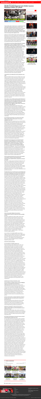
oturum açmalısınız (19, 383)
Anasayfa (10, 2)
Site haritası (12, 394)
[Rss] (25, 397)
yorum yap (14, 4)
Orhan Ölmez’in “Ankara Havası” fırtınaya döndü (33, 391)
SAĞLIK (32, 2)
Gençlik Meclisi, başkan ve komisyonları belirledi (24, 394)
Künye (15, 388)
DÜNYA (29, 2)
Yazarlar (15, 390)
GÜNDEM (11, 4)
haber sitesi (39, 397)
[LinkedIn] (27, 397)
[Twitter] (26, 397)
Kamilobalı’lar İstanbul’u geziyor (33, 388)
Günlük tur (35, 397)
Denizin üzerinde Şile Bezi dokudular (9, 363)
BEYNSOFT (32, 397)
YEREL (13, 2)
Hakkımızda (16, 389)
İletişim (15, 393)
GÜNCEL (21, 2)
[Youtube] (28, 397)
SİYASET (18, 2)
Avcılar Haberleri (20, 395)
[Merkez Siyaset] (4, 2)
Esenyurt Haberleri (26, 395)
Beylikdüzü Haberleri (15, 395)
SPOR (15, 2)
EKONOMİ (25, 2)
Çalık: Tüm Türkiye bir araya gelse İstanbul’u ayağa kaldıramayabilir (20, 363)
